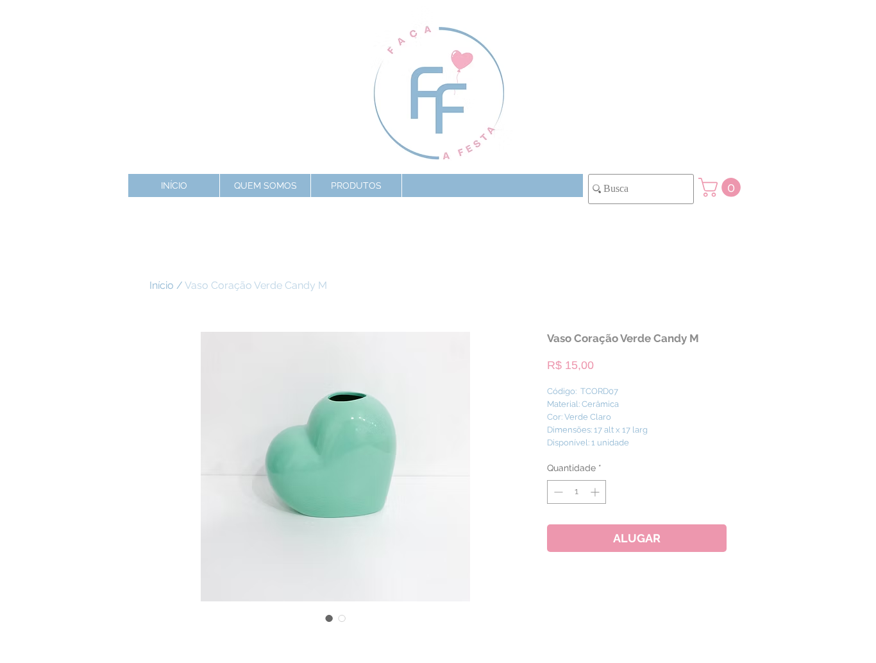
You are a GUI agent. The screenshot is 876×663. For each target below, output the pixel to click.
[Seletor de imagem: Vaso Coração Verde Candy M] (329, 618)
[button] (355, 185)
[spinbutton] (576, 492)
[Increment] (596, 492)
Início (161, 285)
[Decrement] (557, 492)
